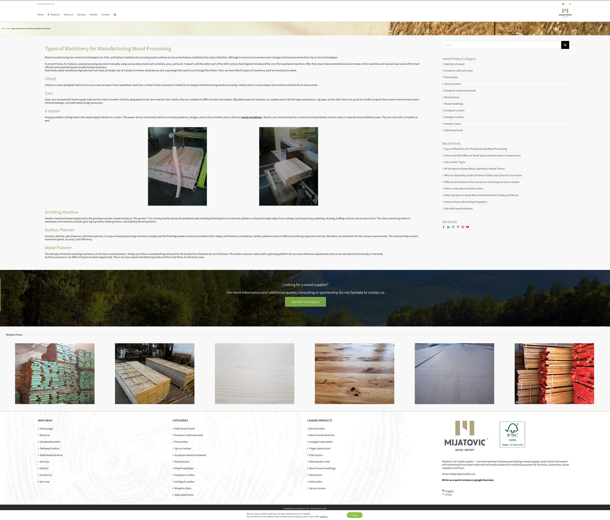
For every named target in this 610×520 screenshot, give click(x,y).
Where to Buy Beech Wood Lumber (464, 188)
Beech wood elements (321, 435)
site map (45, 481)
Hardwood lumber (50, 441)
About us (45, 435)
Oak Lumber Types (454, 162)
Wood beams (451, 97)
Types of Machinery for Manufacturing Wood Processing (475, 149)
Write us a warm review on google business (468, 480)
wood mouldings (251, 117)
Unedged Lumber (454, 117)
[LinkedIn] (448, 227)
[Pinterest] (458, 227)
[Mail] (462, 227)
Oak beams (315, 475)
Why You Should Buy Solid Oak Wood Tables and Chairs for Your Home (483, 175)
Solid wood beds (453, 130)
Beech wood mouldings (322, 468)
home (3, 28)
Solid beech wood (454, 64)
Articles (44, 468)
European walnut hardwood (460, 90)
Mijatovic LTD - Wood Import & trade (313, 508)
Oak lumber (315, 481)
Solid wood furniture (51, 455)
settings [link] (323, 516)
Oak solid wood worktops (458, 208)
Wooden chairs (452, 123)
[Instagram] (453, 227)
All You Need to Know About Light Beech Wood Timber (474, 168)
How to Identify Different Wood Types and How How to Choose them (482, 155)
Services (44, 461)
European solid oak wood (458, 70)
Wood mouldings (453, 103)
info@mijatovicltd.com (45, 4)
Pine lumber (451, 77)
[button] (115, 14)
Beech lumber (317, 428)
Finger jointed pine (320, 448)
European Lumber (454, 110)
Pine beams (316, 455)
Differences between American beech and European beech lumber (482, 182)
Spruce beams (317, 488)
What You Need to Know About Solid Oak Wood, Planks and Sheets (481, 195)
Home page (46, 428)
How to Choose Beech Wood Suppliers (465, 202)
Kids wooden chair (319, 461)
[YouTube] (467, 227)
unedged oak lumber (321, 441)
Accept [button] (355, 515)
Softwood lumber (50, 448)
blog (8, 28)
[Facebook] (443, 227)
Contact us (46, 475)
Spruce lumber (452, 84)
